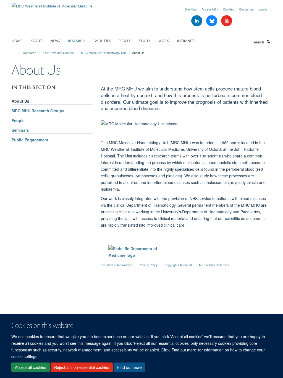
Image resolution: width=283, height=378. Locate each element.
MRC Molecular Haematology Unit (103, 53)
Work (163, 40)
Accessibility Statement (213, 265)
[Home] (16, 53)
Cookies (228, 9)
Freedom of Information (116, 265)
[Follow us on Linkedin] (197, 21)
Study (144, 40)
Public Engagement (30, 140)
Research (76, 40)
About (36, 40)
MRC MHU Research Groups (38, 110)
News (55, 40)
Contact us (246, 9)
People (125, 40)
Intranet (185, 40)
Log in (263, 9)
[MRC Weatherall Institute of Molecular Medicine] (52, 4)
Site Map (190, 9)
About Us (20, 101)
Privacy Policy (148, 265)
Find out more (129, 367)
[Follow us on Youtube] (226, 21)
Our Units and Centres (58, 53)
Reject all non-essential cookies (81, 367)
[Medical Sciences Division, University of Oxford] (52, 262)
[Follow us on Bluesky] (212, 21)
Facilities (102, 40)
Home (17, 40)
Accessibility (209, 9)
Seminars (20, 130)
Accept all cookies (30, 367)
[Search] (268, 41)
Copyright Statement (178, 265)
